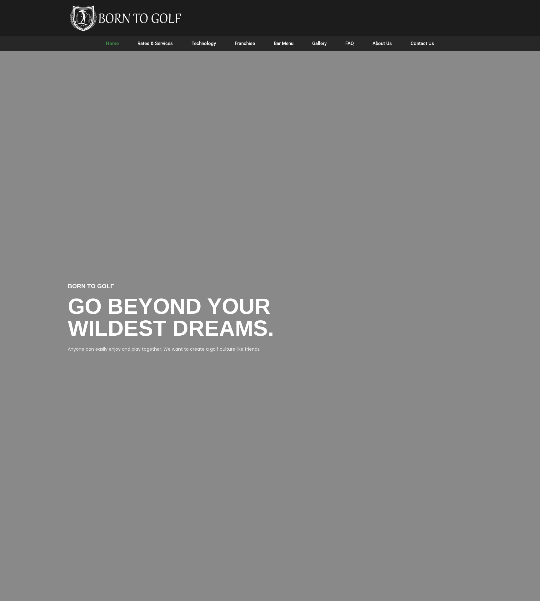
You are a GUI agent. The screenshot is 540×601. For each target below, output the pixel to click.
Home (112, 43)
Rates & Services (155, 43)
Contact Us (422, 43)
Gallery (319, 43)
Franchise (245, 43)
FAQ (349, 43)
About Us (382, 43)
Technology (204, 43)
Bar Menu (283, 43)
